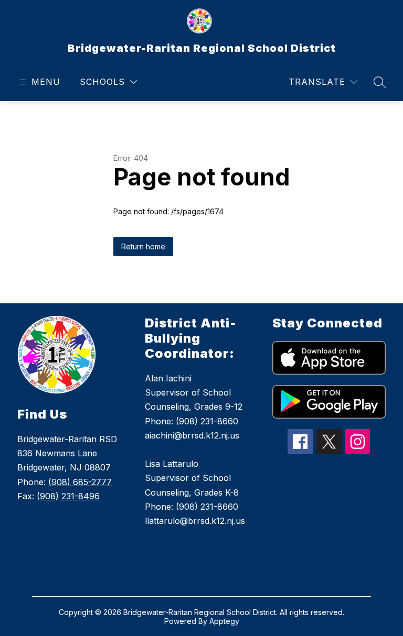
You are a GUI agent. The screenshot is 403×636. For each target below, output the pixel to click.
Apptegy (224, 621)
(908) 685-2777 (80, 482)
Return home (143, 246)
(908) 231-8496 (68, 496)
